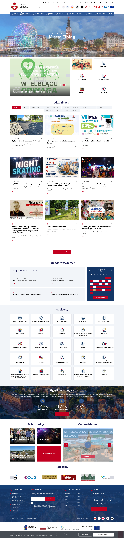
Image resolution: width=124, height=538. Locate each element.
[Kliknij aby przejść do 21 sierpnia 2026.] (103, 287)
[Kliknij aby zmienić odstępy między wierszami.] (90, 3)
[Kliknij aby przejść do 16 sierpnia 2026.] (109, 284)
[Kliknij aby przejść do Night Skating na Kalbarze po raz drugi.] (26, 167)
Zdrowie (90, 13)
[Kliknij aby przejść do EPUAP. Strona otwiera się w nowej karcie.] (105, 7)
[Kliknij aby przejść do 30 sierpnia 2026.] (109, 290)
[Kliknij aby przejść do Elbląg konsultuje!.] (23, 477)
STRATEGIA (65, 110)
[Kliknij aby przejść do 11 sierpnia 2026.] (94, 284)
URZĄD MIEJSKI (35, 107)
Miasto (16, 13)
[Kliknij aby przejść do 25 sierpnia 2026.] (94, 290)
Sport (81, 13)
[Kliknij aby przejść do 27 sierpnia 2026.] (100, 290)
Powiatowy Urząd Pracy (16, 504)
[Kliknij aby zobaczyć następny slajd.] (112, 477)
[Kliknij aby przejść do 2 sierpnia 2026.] (109, 278)
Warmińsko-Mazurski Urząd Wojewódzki (17, 497)
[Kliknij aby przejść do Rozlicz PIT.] (42, 477)
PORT (108, 107)
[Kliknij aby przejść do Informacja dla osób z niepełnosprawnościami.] (106, 2)
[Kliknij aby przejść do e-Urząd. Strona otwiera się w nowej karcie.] (88, 7)
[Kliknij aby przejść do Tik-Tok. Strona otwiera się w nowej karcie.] (82, 7)
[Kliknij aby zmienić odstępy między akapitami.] (94, 3)
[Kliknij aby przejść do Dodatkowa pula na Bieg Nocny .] (97, 167)
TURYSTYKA (66, 107)
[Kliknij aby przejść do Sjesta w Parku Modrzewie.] (62, 210)
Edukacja (60, 13)
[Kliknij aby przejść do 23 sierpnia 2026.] (109, 287)
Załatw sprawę (39, 13)
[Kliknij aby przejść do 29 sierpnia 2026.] (106, 290)
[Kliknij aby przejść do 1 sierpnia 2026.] (106, 278)
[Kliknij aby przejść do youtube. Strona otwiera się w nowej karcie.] (63, 7)
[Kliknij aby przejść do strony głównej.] (20, 7)
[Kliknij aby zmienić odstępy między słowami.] (92, 3)
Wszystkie (16, 107)
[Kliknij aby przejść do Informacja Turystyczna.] (100, 477)
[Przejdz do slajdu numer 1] (61, 54)
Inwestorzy (101, 13)
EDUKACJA (75, 107)
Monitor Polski (15, 510)
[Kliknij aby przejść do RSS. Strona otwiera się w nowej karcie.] (41, 138)
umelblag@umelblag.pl (98, 504)
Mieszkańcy (26, 13)
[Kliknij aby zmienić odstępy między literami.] (87, 3)
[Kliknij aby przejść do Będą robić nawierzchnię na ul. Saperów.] (26, 125)
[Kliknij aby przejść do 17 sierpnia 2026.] (91, 287)
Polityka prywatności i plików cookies (47, 508)
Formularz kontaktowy (99, 509)
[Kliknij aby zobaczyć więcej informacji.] (82, 64)
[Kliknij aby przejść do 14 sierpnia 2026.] (103, 284)
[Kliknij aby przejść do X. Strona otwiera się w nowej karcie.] (77, 7)
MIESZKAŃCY (46, 107)
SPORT (92, 107)
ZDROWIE (101, 107)
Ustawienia (85, 534)
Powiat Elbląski (15, 493)
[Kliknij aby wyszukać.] (58, 7)
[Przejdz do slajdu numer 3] (64, 85)
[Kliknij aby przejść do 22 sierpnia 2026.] (106, 287)
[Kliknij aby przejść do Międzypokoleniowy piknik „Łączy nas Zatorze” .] (62, 125)
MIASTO (25, 107)
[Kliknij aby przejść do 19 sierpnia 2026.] (97, 287)
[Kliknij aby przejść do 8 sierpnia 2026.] (106, 281)
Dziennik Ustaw (15, 507)
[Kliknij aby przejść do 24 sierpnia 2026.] (91, 290)
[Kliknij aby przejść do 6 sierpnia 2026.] (100, 281)
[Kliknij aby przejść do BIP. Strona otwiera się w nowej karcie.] (97, 7)
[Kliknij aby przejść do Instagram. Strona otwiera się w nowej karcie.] (72, 7)
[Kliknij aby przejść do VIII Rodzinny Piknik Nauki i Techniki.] (97, 125)
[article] (29, 280)
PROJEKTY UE (75, 110)
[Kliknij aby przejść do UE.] (112, 7)
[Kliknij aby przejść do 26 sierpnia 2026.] (97, 290)
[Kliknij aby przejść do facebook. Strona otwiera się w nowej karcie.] (67, 7)
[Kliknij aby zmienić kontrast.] (100, 2)
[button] (122, 35)
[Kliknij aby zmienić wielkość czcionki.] (85, 3)
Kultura (71, 13)
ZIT (111, 13)
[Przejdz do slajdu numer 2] (63, 54)
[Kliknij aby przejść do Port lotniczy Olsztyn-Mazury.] (62, 477)
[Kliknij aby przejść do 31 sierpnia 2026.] (91, 293)
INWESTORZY (56, 107)
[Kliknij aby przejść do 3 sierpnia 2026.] (91, 281)
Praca (51, 13)
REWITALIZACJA (49, 110)
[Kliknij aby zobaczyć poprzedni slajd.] (12, 477)
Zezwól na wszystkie (103, 534)
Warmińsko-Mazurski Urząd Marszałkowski (17, 501)
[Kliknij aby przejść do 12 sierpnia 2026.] (97, 284)
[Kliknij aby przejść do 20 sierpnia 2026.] (100, 287)
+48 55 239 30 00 (101, 500)
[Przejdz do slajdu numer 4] (65, 85)
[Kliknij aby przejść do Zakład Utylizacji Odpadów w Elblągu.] (81, 477)
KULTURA (84, 107)
